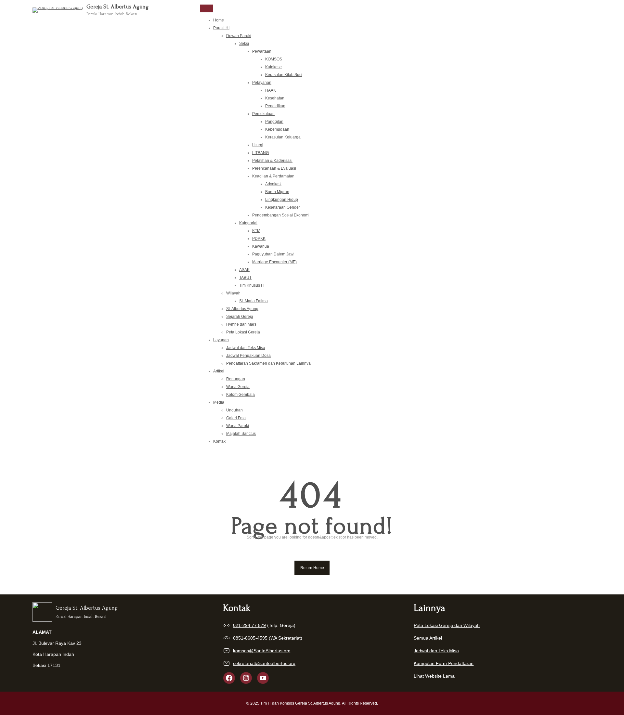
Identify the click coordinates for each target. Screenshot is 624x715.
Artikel (218, 371)
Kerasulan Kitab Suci (283, 74)
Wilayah (233, 293)
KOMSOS (273, 59)
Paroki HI (221, 28)
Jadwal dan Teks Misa (245, 347)
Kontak (219, 441)
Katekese (273, 67)
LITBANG (260, 152)
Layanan (221, 340)
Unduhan (234, 410)
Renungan (235, 379)
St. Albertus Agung (242, 308)
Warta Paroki (237, 425)
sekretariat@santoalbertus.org (264, 663)
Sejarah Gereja (239, 316)
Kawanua (260, 246)
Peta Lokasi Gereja (243, 332)
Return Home (312, 568)
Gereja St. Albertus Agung (117, 7)
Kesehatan (274, 98)
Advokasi (273, 184)
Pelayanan (261, 82)
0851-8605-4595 (250, 638)
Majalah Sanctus (241, 433)
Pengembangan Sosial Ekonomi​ (280, 215)
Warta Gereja (238, 386)
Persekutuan (263, 113)
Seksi (244, 43)
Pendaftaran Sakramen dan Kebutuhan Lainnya (268, 363)
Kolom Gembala (240, 394)
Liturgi (257, 145)
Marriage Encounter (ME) (274, 262)
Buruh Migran (277, 191)
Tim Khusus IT (251, 285)
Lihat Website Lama (434, 676)
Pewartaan (261, 51)
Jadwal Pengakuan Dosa (248, 355)
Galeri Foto (236, 418)
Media (218, 402)
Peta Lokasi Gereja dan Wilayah (447, 625)
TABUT (245, 277)
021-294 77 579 (249, 625)
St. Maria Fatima (253, 301)
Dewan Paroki (238, 35)
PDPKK (259, 238)
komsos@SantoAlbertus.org (262, 650)
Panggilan (274, 121)
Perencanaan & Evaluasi (274, 168)
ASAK (244, 269)
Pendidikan (275, 106)
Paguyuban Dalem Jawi (273, 254)
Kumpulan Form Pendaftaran (444, 663)
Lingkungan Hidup (281, 199)
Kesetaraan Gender (282, 207)
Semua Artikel (428, 638)
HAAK (270, 90)
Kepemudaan (277, 129)
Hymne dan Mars (241, 324)
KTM (256, 230)
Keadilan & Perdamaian (273, 176)
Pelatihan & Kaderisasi (272, 160)
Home (218, 20)
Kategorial (248, 223)
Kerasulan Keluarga (283, 137)
